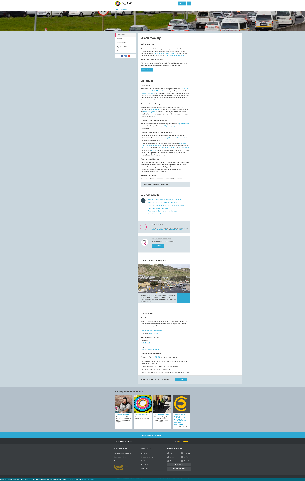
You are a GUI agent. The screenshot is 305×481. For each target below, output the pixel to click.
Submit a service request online (152, 330)
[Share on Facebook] (122, 56)
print (181, 379)
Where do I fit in (145, 465)
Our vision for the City (147, 457)
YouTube (186, 457)
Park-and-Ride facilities (148, 93)
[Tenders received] (143, 404)
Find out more (146, 70)
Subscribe (187, 461)
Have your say (145, 469)
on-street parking (183, 147)
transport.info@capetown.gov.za (151, 349)
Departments (124, 9)
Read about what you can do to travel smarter (162, 211)
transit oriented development (175, 55)
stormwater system (149, 112)
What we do (121, 35)
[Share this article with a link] (129, 56)
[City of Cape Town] (123, 3)
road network (155, 109)
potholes (184, 228)
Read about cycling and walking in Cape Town (162, 202)
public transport (184, 124)
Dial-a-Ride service (158, 91)
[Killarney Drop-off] (162, 404)
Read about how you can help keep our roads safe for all (166, 205)
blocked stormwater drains (159, 229)
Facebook (187, 453)
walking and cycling (168, 126)
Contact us (120, 51)
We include (120, 39)
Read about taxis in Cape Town (158, 208)
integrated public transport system (164, 53)
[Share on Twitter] (125, 56)
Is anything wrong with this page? (152, 435)
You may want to (121, 43)
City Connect (183, 441)
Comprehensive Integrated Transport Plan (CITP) (170, 138)
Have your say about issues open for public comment (164, 199)
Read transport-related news (157, 214)
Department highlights (123, 47)
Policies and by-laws (120, 457)
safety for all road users (167, 147)
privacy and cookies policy (87, 479)
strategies (154, 150)
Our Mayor (144, 453)
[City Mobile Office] (123, 404)
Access (159, 246)
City (171, 453)
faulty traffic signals (176, 229)
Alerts (172, 457)
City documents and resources (122, 453)
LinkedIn (172, 461)
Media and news (119, 461)
